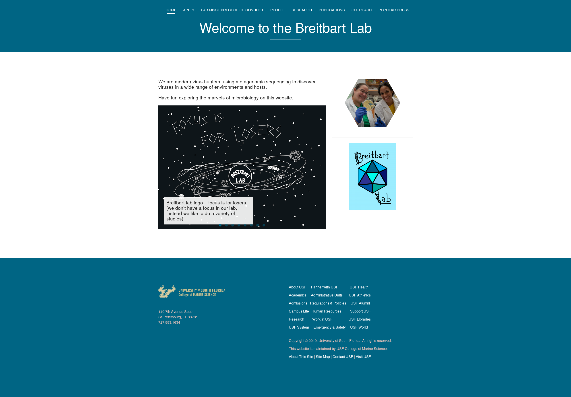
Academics (297, 295)
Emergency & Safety (329, 327)
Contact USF (343, 356)
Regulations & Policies (328, 303)
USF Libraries (360, 319)
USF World (359, 327)
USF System (299, 327)
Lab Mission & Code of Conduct (232, 9)
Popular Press (394, 9)
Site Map (323, 356)
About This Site (301, 356)
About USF (297, 287)
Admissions (298, 303)
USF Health (359, 287)
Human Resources (326, 311)
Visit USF (363, 356)
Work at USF (322, 319)
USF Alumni (360, 303)
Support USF (360, 311)
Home (171, 9)
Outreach (362, 9)
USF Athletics (360, 295)
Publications (332, 9)
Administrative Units (327, 295)
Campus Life (299, 311)
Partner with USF (324, 287)
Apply (188, 9)
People (277, 9)
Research (302, 9)
